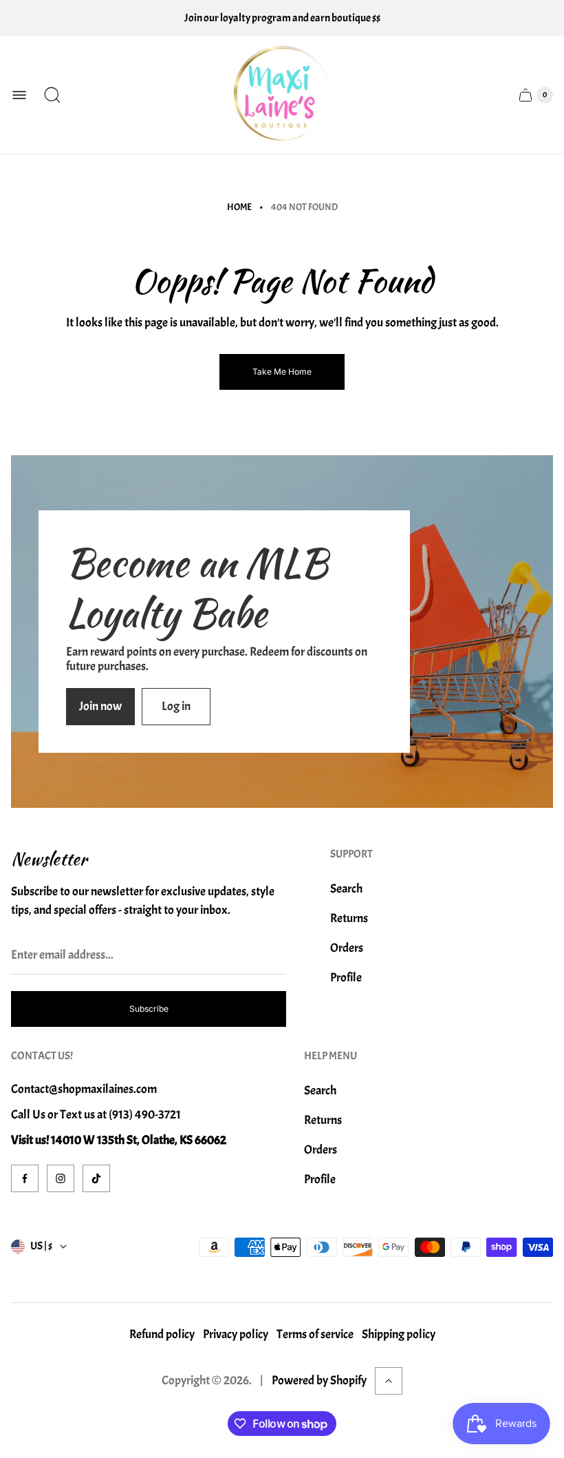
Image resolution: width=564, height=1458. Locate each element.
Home (239, 207)
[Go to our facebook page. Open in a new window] (25, 1178)
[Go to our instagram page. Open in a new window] (60, 1178)
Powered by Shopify (319, 1380)
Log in (176, 706)
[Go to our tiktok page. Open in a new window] (96, 1178)
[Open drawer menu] (19, 95)
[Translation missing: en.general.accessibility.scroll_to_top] (388, 1381)
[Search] (52, 95)
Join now (100, 706)
